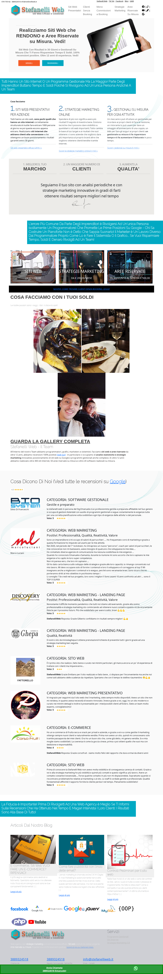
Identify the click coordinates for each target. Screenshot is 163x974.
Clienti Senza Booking (87, 10)
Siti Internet (113, 939)
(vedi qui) (61, 454)
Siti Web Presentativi (74, 8)
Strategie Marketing (120, 8)
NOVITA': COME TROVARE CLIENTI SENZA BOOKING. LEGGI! (81, 289)
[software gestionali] (130, 266)
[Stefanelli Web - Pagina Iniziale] (37, 10)
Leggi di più (16, 891)
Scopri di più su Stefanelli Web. (80, 947)
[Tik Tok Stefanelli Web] (147, 6)
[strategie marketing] (81, 266)
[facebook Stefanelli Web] (143, 6)
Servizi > (29, 63)
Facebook (119, 1)
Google (117, 481)
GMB (132, 1)
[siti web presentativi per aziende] (33, 266)
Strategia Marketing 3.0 (118, 942)
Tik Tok (111, 1)
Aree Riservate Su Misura (133, 10)
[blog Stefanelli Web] (147, 10)
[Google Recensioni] (143, 14)
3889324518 (19, 959)
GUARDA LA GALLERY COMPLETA (50, 441)
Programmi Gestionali (117, 936)
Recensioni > (52, 63)
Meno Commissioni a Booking (104, 10)
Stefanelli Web (102, 1)
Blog (126, 1)
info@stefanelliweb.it (98, 959)
